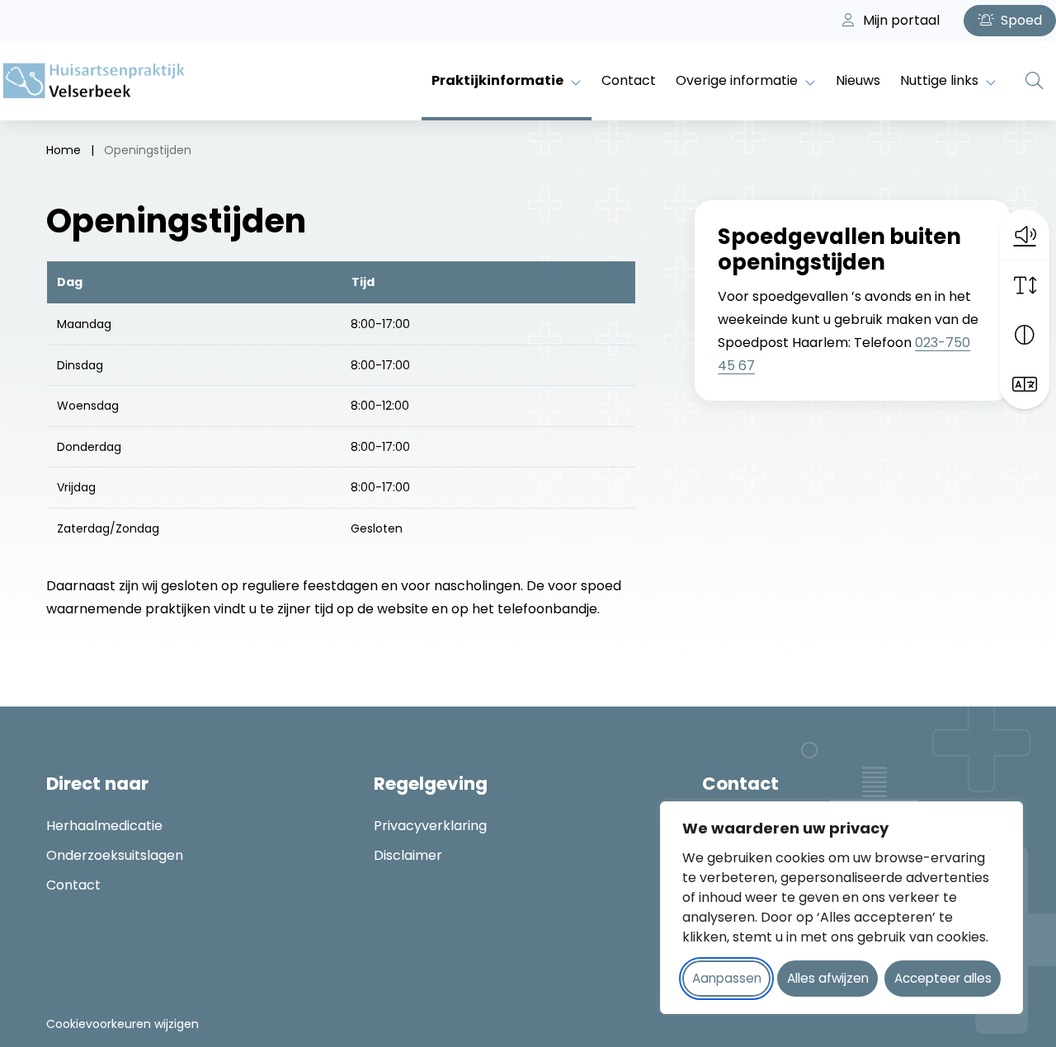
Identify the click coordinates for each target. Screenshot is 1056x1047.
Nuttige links (939, 80)
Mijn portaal (900, 20)
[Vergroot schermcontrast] (1024, 334)
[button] (1024, 234)
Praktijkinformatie (497, 80)
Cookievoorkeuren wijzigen (122, 1024)
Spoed (1019, 20)
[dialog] (841, 907)
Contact (628, 80)
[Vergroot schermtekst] (1024, 285)
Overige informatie (737, 80)
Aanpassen (726, 978)
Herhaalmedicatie (104, 825)
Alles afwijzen (828, 978)
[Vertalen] (1024, 384)
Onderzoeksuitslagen (114, 855)
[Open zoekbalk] (1034, 80)
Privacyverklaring (430, 825)
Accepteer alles (943, 978)
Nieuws (858, 80)
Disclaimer (408, 855)
